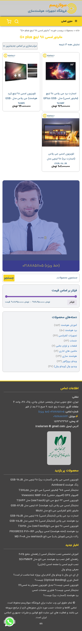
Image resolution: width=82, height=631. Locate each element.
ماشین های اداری (68, 351)
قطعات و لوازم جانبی (66, 346)
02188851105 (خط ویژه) (51, 412)
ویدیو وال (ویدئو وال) (65, 367)
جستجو (9, 278)
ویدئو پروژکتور (70, 361)
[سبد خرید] (9, 22)
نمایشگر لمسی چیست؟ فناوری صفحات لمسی (55, 590)
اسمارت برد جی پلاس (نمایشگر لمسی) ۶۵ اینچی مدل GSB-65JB (44, 516)
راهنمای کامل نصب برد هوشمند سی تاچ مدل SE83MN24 (48, 559)
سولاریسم (58, 5)
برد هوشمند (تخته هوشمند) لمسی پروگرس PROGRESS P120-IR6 (44, 532)
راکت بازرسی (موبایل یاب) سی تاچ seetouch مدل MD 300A (46, 537)
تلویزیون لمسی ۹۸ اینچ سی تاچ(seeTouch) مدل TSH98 (48, 526)
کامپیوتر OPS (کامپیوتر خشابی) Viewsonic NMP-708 (50, 495)
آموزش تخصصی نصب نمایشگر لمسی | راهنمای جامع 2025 (48, 554)
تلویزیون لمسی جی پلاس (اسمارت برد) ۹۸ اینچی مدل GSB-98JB (44, 480)
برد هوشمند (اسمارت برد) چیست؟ (60, 596)
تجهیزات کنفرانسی (68, 336)
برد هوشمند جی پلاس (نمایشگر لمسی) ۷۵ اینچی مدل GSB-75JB (44, 521)
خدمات (73, 341)
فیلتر (72, 302)
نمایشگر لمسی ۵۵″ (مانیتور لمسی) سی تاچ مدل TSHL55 (48, 490)
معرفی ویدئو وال (69, 570)
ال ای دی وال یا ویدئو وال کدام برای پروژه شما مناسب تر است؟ (45, 575)
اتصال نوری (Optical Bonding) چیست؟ (56, 580)
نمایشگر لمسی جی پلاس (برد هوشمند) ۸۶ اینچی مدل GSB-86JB (44, 506)
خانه (78, 30)
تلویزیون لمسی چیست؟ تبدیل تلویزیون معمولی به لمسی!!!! (48, 585)
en (41, 624)
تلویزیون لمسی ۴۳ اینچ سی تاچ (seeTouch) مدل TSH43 (47, 501)
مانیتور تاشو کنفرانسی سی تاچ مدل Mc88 (57, 511)
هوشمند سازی (69, 356)
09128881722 (60, 417)
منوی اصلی (66, 21)
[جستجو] (16, 22)
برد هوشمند (71, 331)
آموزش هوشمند (69, 325)
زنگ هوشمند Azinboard (64, 485)
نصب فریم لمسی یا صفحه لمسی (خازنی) (58, 565)
